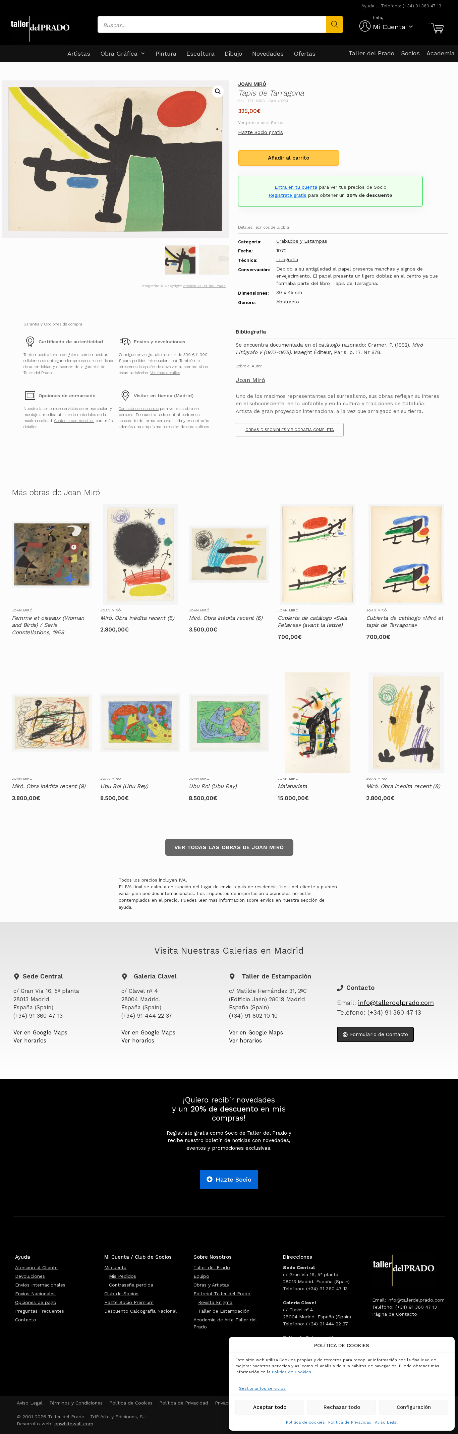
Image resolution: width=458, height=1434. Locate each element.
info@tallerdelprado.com (396, 1003)
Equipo (201, 1276)
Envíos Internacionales (40, 1285)
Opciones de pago (35, 1302)
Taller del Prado (371, 53)
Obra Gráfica (118, 53)
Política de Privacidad (349, 1422)
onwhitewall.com (73, 1423)
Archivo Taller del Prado (204, 286)
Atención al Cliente (36, 1267)
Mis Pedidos (122, 1276)
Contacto (25, 1319)
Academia (440, 53)
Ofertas (305, 53)
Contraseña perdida (131, 1285)
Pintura (166, 53)
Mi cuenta (115, 1267)
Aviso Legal (386, 1422)
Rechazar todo (342, 1407)
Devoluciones (30, 1276)
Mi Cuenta (389, 27)
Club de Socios (121, 1293)
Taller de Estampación (223, 1311)
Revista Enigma (215, 1302)
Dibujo (233, 53)
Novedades (268, 53)
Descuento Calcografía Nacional (140, 1311)
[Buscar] (334, 24)
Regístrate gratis (287, 195)
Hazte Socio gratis (260, 132)
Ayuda (367, 5)
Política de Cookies (291, 1372)
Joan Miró (252, 84)
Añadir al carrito (288, 158)
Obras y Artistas (211, 1285)
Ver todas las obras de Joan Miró (229, 847)
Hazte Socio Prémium (129, 1302)
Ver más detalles (165, 372)
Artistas (78, 53)
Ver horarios (29, 1040)
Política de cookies (305, 1422)
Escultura (200, 53)
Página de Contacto (394, 1314)
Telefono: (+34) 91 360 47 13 (411, 5)
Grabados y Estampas (301, 241)
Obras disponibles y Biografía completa (289, 429)
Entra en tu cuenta (296, 187)
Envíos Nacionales (35, 1293)
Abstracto (287, 301)
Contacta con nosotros (74, 420)
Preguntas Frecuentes (39, 1311)
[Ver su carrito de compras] (436, 28)
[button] (218, 91)
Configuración (414, 1407)
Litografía (287, 259)
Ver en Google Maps (40, 1032)
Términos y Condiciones (76, 1403)
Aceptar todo (269, 1407)
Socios (410, 53)
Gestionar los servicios (262, 1388)
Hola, (378, 17)
